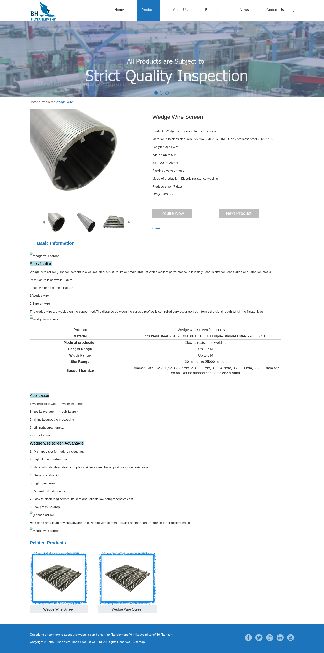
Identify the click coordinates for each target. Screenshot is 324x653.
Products (148, 10)
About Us (180, 10)
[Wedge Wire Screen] (85, 150)
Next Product (238, 213)
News (244, 10)
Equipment (213, 10)
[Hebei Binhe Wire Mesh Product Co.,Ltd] (60, 20)
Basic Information (55, 243)
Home (119, 10)
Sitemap (139, 642)
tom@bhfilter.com (161, 634)
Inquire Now (172, 213)
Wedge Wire (64, 102)
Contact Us (275, 10)
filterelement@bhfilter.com (129, 634)
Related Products (48, 542)
